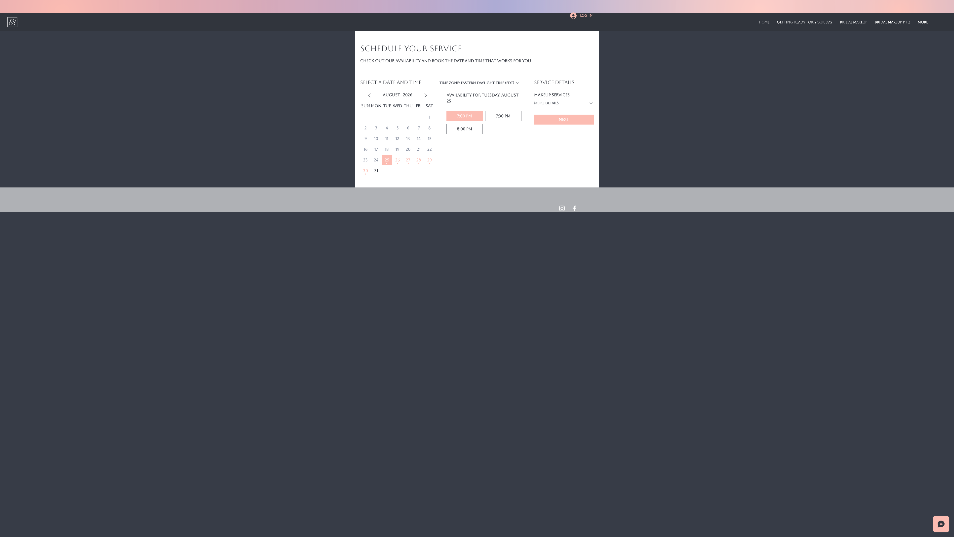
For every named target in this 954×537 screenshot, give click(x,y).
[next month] (426, 95)
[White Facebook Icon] (574, 208)
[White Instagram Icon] (562, 208)
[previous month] (369, 95)
